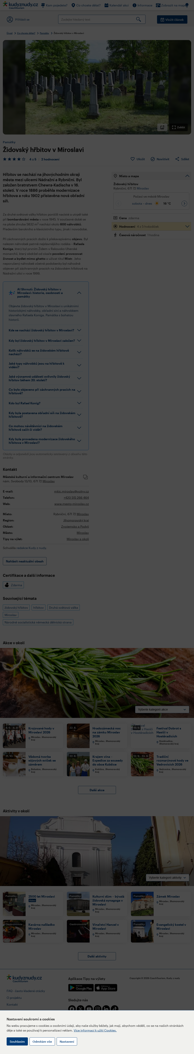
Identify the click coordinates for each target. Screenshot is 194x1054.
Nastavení (67, 1041)
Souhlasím (17, 1041)
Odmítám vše (42, 1041)
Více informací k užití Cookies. (95, 1030)
